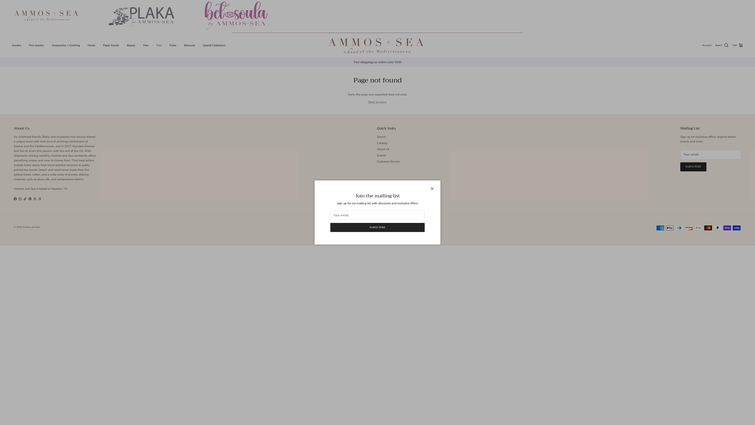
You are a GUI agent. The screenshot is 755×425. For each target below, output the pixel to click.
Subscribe (377, 227)
